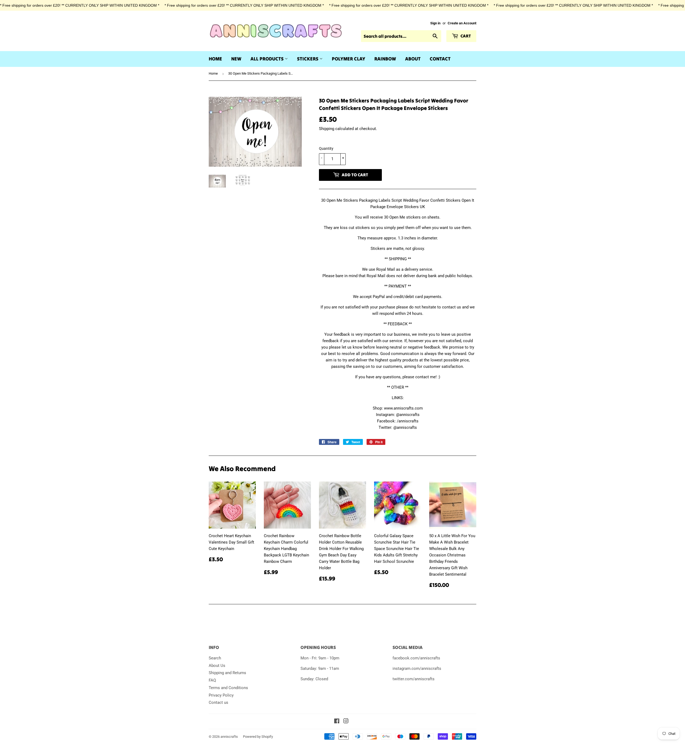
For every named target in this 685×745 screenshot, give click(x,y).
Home (215, 59)
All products (267, 59)
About (413, 59)
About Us (217, 665)
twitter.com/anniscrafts (414, 679)
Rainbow (385, 59)
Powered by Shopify (258, 737)
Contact (440, 59)
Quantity (326, 148)
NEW (236, 59)
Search (215, 658)
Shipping (326, 128)
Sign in (435, 23)
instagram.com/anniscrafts (417, 668)
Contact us (218, 702)
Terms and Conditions (228, 687)
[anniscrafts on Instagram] (346, 721)
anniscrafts (229, 737)
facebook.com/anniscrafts (416, 658)
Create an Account (462, 23)
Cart (465, 36)
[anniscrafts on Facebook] (337, 721)
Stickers (308, 59)
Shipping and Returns (227, 672)
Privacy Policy (221, 695)
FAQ (212, 680)
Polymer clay (348, 59)
